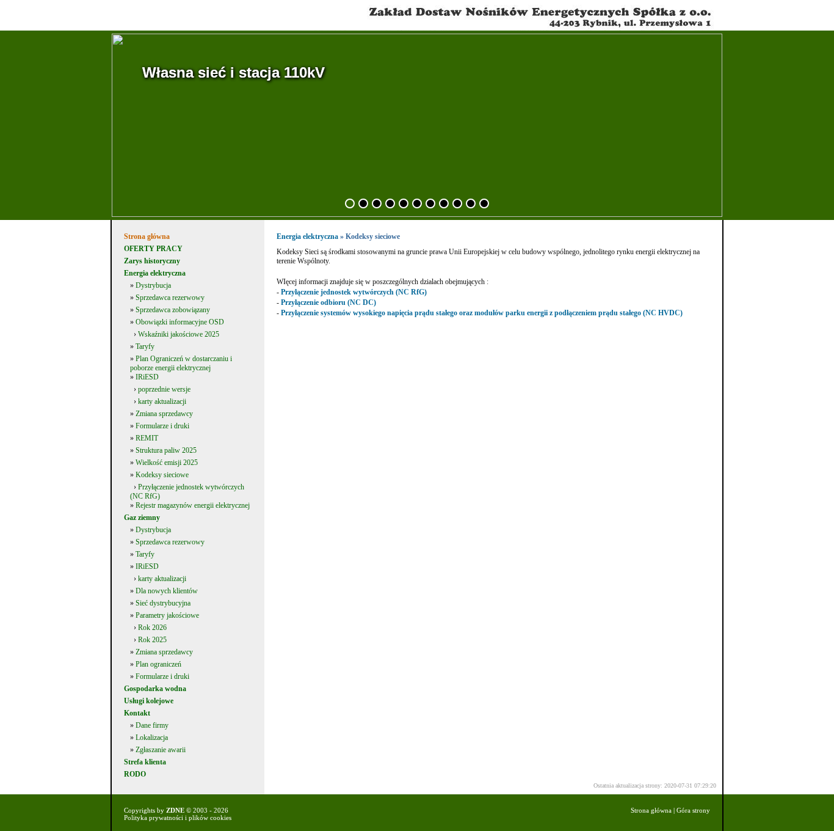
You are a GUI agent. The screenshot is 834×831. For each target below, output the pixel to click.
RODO (135, 774)
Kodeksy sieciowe (162, 474)
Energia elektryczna (155, 273)
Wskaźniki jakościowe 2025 (178, 334)
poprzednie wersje (164, 389)
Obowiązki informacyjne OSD (180, 322)
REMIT (147, 438)
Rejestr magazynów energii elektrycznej (193, 505)
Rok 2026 (152, 627)
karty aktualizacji (162, 401)
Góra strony (693, 810)
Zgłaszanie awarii (161, 749)
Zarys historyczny (152, 261)
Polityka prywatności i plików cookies (177, 817)
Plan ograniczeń (158, 664)
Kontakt (137, 713)
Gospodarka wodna (155, 688)
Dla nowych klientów (167, 591)
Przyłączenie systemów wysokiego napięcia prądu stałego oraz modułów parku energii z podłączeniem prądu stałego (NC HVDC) (482, 313)
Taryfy (145, 346)
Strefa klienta (145, 762)
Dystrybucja (153, 285)
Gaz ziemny (142, 517)
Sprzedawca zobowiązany (173, 310)
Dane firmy (152, 725)
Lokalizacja (152, 737)
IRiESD (147, 377)
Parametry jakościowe (167, 615)
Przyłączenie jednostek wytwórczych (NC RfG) (354, 292)
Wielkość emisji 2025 (167, 462)
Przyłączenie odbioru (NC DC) (328, 302)
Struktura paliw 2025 (166, 450)
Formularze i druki (162, 426)
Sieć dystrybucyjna (163, 603)
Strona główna (147, 236)
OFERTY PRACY (153, 248)
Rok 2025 (152, 639)
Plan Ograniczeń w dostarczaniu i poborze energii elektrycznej (181, 363)
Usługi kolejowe (148, 701)
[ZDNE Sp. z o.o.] (418, 28)
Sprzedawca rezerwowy (170, 297)
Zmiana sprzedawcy (164, 413)
